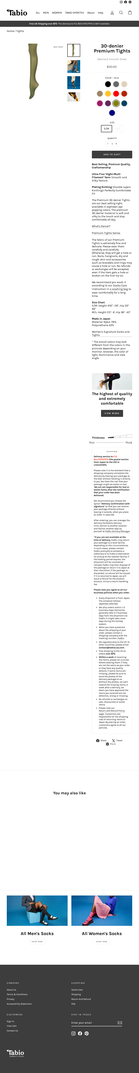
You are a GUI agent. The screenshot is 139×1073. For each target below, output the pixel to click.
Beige (124, 84)
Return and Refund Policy (112, 710)
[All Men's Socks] (37, 910)
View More (112, 413)
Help (100, 12)
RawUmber (99, 93)
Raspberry (99, 103)
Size (112, 122)
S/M (106, 128)
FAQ (73, 1004)
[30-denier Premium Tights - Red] (18, 833)
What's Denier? (101, 226)
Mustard (108, 93)
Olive (116, 103)
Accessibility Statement (19, 1004)
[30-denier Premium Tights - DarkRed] (22, 833)
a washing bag (119, 289)
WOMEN (57, 12)
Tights (20, 31)
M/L (118, 128)
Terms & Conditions (17, 994)
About (91, 12)
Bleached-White (99, 84)
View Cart (11, 1026)
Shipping (76, 994)
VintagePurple (108, 103)
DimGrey (116, 84)
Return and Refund (81, 999)
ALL (38, 12)
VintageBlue (124, 103)
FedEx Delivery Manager (117, 531)
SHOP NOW (37, 942)
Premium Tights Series (106, 233)
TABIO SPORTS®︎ (74, 12)
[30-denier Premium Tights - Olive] (18, 837)
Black (108, 84)
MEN (46, 12)
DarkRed (124, 93)
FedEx (121, 638)
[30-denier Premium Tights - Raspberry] (9, 837)
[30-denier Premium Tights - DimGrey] (18, 829)
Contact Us (12, 1030)
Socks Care (120, 285)
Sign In (10, 1021)
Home (10, 31)
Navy (112, 112)
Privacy (10, 999)
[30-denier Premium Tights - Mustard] (13, 833)
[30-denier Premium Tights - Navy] (9, 841)
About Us (11, 989)
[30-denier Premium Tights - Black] (13, 829)
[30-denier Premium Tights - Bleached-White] (9, 829)
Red (116, 93)
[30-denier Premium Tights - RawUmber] (9, 833)
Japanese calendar (108, 603)
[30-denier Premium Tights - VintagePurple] (13, 837)
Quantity (112, 138)
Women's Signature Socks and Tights (111, 333)
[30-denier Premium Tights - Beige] (22, 829)
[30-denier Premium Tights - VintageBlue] (22, 837)
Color (112, 78)
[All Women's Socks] (101, 910)
